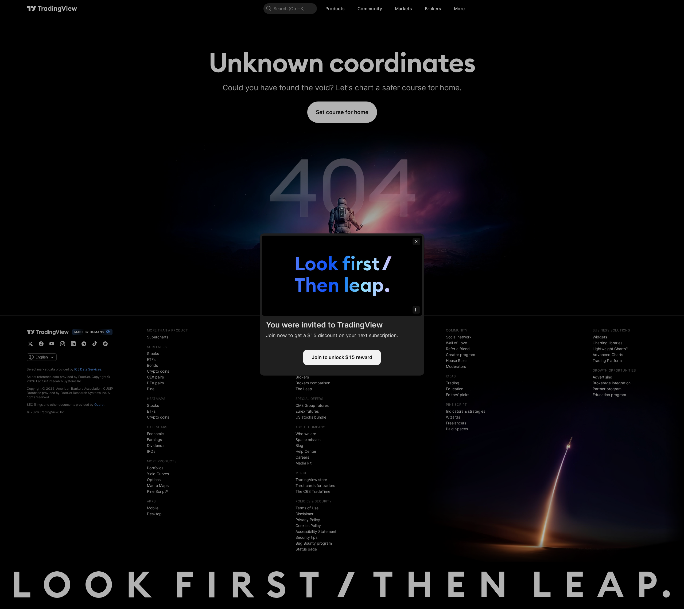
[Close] (416, 241)
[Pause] (416, 310)
